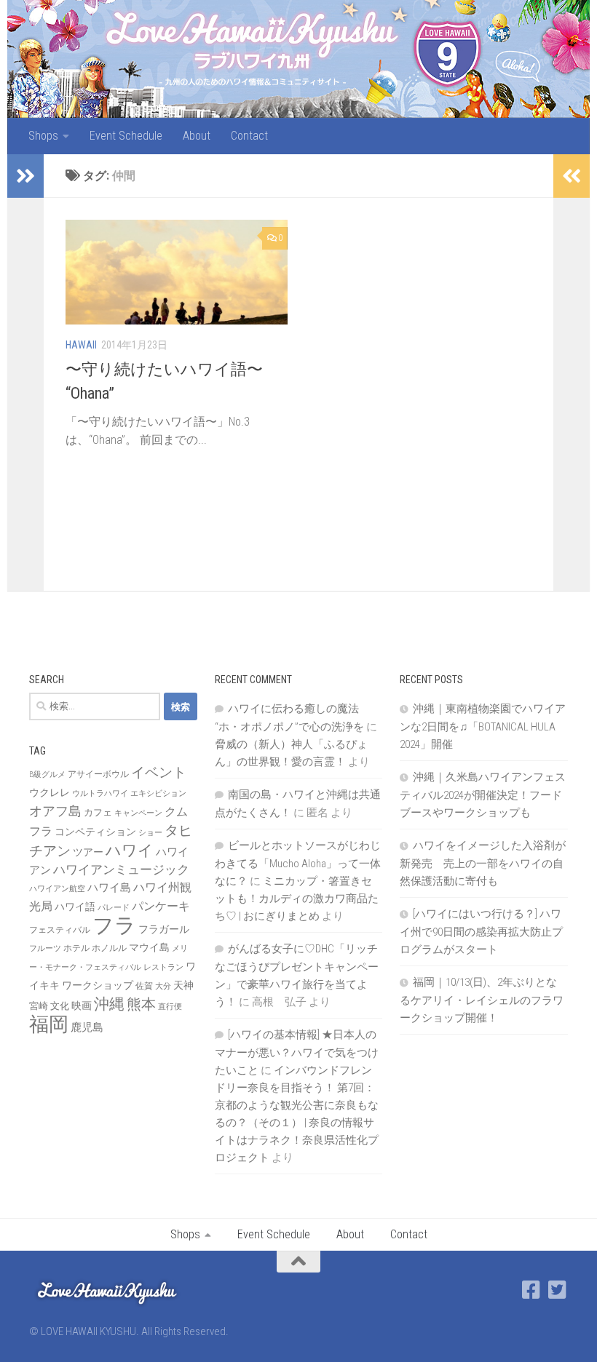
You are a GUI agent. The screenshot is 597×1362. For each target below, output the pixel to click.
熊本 (141, 1004)
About (196, 136)
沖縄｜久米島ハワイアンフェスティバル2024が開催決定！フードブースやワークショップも (483, 794)
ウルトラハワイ (100, 793)
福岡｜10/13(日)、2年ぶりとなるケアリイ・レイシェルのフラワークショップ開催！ (482, 1000)
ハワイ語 (75, 906)
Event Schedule (126, 136)
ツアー (88, 852)
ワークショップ (97, 985)
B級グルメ (47, 774)
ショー (150, 832)
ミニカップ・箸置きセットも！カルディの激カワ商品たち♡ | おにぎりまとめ (297, 899)
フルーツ (45, 948)
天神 (183, 985)
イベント (158, 772)
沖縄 (109, 1004)
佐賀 (144, 986)
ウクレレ (49, 792)
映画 (81, 1005)
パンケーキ (161, 906)
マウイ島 (149, 947)
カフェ (98, 812)
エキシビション (158, 793)
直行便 (170, 1006)
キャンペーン (138, 813)
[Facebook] (531, 1290)
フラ (114, 925)
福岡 (48, 1024)
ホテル (76, 948)
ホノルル (109, 948)
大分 (163, 986)
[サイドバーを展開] (25, 176)
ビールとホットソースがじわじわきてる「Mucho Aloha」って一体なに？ (298, 863)
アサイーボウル (98, 774)
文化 (59, 1005)
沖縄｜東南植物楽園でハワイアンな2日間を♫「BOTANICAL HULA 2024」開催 (483, 726)
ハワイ (130, 850)
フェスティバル (59, 930)
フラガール (163, 929)
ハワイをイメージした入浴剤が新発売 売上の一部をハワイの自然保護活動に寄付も (483, 863)
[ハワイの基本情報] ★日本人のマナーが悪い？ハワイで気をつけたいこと (297, 1052)
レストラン (163, 967)
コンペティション (95, 831)
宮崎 (38, 1005)
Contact (249, 136)
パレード (114, 907)
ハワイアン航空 (57, 888)
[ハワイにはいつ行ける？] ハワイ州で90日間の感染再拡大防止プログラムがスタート (481, 931)
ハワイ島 (109, 887)
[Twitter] (557, 1290)
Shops (43, 136)
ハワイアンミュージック (121, 869)
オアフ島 (55, 811)
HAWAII (81, 345)
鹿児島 (87, 1027)
